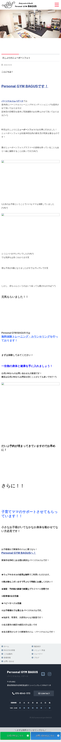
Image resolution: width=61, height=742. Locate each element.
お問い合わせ (9, 661)
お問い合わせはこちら (46, 736)
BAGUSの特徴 (9, 650)
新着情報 (7, 658)
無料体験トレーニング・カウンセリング (25, 336)
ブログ (36, 658)
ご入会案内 (8, 654)
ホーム (6, 646)
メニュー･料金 (39, 650)
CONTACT (45, 693)
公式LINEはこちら (15, 736)
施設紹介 (37, 646)
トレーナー (38, 654)
